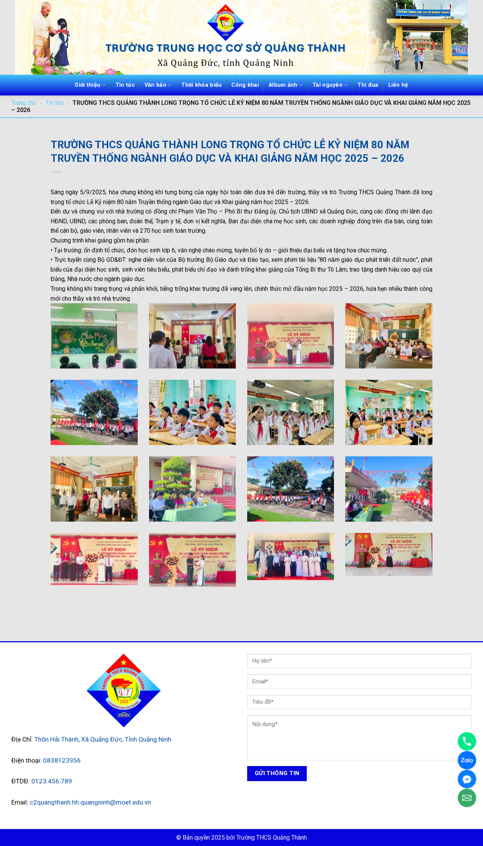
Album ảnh (283, 85)
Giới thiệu (87, 85)
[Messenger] (466, 779)
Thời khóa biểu (201, 85)
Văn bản (155, 85)
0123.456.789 (51, 781)
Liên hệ (398, 85)
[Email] (466, 797)
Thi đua (367, 85)
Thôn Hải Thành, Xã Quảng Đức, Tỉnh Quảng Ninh (102, 739)
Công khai (245, 85)
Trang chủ (24, 102)
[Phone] (466, 741)
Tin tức (125, 85)
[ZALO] (466, 760)
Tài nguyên (327, 85)
